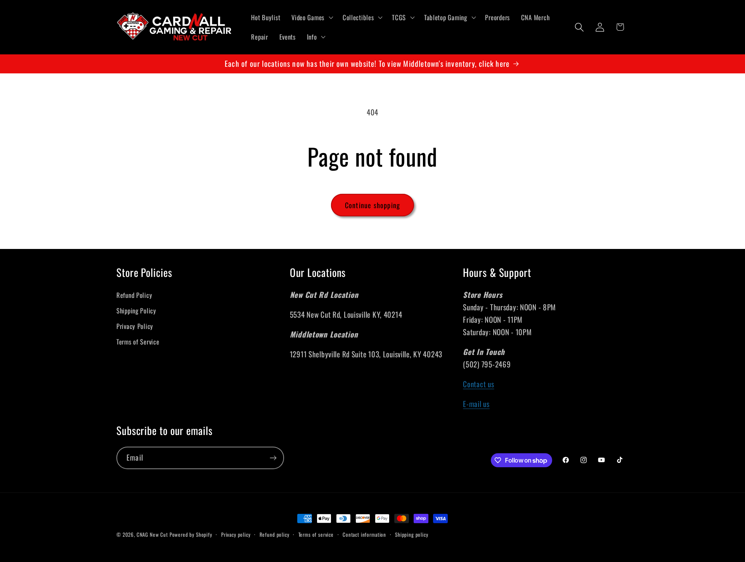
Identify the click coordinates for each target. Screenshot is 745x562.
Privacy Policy (134, 326)
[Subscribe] (273, 458)
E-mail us (476, 403)
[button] (311, 17)
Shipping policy (411, 534)
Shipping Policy (136, 310)
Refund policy (274, 534)
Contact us (478, 384)
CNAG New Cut (152, 534)
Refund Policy (134, 295)
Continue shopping (372, 205)
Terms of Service (137, 341)
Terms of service (316, 534)
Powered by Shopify (191, 534)
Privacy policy (236, 534)
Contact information (364, 534)
